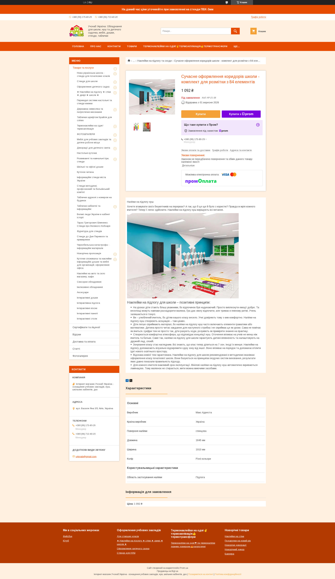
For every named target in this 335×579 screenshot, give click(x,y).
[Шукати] (235, 31)
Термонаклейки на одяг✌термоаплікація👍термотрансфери (185, 46)
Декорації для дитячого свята (93, 147)
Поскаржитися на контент (200, 574)
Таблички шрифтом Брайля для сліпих (94, 119)
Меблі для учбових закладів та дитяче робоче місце (94, 141)
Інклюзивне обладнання (90, 287)
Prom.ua (184, 568)
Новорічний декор (234, 549)
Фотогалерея (80, 356)
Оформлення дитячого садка (93, 86)
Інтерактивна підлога (88, 303)
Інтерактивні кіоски (87, 308)
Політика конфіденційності (228, 574)
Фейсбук (67, 536)
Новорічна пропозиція (89, 253)
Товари (132, 46)
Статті (76, 348)
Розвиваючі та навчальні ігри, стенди (93, 160)
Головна (78, 46)
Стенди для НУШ (126, 553)
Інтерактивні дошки (87, 297)
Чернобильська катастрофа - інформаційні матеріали (93, 246)
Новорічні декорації (236, 545)
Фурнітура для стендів (89, 231)
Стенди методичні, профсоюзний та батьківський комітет (93, 189)
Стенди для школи (87, 81)
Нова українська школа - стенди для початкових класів (93, 74)
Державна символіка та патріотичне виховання (90, 110)
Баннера (229, 553)
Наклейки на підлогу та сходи (154, 60)
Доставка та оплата (84, 341)
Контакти (114, 46)
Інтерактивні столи (87, 318)
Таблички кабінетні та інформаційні (88, 207)
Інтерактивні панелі (87, 313)
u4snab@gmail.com (86, 456)
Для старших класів (128, 536)
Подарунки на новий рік (238, 540)
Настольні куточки (87, 153)
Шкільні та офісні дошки (90, 166)
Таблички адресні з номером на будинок (94, 199)
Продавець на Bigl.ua (167, 571)
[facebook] (127, 381)
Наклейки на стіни (234, 536)
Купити (201, 114)
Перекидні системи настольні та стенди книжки (94, 102)
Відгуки (77, 334)
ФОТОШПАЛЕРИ (86, 134)
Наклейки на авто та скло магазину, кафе (91, 275)
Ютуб (66, 540)
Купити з (235, 114)
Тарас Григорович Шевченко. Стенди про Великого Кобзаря (93, 224)
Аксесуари (82, 292)
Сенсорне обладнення (89, 282)
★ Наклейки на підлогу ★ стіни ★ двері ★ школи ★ (94, 93)
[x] (130, 381)
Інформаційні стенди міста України (91, 179)
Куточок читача (85, 172)
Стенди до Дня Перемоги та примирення (92, 238)
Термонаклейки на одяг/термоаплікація (90, 127)
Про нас (95, 46)
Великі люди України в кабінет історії (93, 216)
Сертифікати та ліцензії (86, 327)
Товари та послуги (83, 67)
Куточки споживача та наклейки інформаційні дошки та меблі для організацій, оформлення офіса (94, 263)
